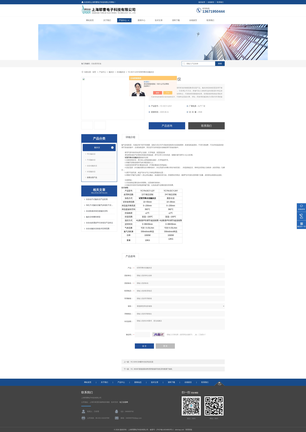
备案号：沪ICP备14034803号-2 (161, 430)
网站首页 (90, 20)
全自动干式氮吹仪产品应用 (97, 199)
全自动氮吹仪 (92, 166)
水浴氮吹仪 (121, 72)
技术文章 (159, 20)
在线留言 (211, 2)
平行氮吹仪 (91, 154)
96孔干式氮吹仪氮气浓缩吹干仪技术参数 (100, 205)
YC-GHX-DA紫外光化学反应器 (142, 362)
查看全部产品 (92, 177)
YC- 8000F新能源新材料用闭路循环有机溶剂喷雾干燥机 (151, 369)
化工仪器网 (124, 402)
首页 (94, 72)
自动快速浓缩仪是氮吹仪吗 (97, 211)
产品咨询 (167, 125)
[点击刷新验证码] (158, 335)
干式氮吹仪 (91, 160)
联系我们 (220, 2)
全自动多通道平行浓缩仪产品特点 (99, 223)
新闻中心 (141, 20)
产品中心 (123, 20)
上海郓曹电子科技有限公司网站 (102, 2)
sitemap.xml (179, 430)
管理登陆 (188, 430)
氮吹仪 (111, 72)
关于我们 (107, 20)
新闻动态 (138, 382)
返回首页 (201, 2)
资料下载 (176, 20)
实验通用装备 (96, 64)
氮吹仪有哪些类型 (93, 217)
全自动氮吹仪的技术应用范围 (97, 229)
